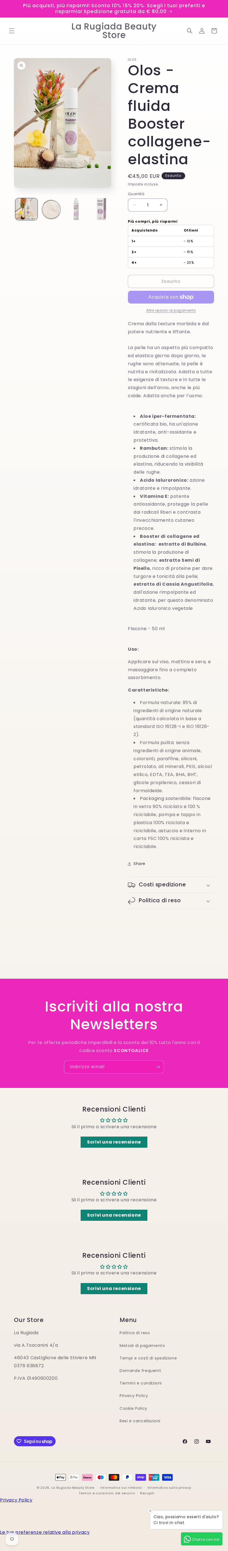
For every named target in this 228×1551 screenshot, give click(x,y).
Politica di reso (135, 1333)
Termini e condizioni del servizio (107, 1493)
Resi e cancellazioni (140, 1421)
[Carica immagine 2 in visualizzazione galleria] (51, 209)
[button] (12, 31)
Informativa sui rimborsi (121, 1487)
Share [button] (139, 863)
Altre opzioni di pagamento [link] (171, 310)
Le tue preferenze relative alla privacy (45, 1532)
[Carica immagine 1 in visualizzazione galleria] (26, 209)
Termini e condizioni (141, 1383)
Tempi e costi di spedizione (148, 1358)
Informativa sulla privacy (170, 1487)
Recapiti (147, 1493)
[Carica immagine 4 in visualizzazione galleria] (101, 209)
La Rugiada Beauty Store (72, 1487)
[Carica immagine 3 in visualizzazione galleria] (76, 209)
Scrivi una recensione (114, 1142)
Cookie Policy (133, 1408)
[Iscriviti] (158, 1066)
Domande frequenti (140, 1370)
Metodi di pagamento (142, 1345)
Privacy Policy (134, 1395)
